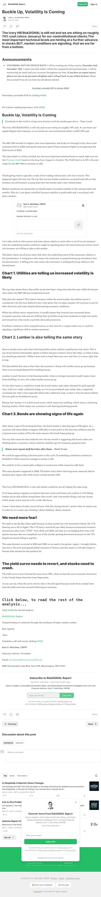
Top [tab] (5, 776)
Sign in (93, 4)
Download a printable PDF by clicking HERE (50, 88)
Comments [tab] (8, 743)
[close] (76, 802)
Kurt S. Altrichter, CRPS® (18, 18)
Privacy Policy (70, 850)
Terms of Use (63, 847)
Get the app (63, 885)
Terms (61, 878)
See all (7, 837)
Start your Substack (44, 885)
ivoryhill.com (35, 660)
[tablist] (13, 742)
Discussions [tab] (22, 776)
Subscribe (83, 4)
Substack (37, 891)
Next (90, 724)
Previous (12, 724)
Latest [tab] (12, 776)
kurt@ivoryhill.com (18, 660)
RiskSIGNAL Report (12, 616)
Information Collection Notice (49, 850)
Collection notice (73, 878)
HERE (43, 95)
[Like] (4, 26)
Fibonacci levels (13, 160)
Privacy (54, 878)
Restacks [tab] (19, 743)
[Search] (96, 775)
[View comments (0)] (11, 26)
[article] (50, 789)
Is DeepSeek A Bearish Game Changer (23, 783)
